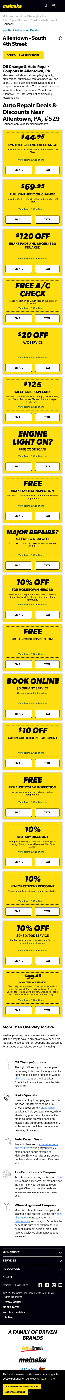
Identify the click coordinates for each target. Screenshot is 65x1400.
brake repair (48, 1107)
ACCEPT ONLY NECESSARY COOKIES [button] (22, 1387)
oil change (21, 1078)
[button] (30, 1392)
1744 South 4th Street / (45, 20)
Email (19, 170)
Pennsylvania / (37, 16)
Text (47, 170)
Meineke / (9, 16)
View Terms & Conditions (31, 159)
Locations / (21, 16)
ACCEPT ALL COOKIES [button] (15, 1392)
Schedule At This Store (23, 55)
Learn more (48, 1378)
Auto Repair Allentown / (17, 20)
